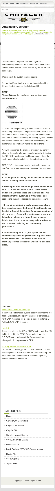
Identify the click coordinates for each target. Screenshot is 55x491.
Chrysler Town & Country (17, 435)
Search (43, 3)
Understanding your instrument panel (15, 32)
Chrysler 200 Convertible (11, 30)
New (12, 3)
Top (17, 3)
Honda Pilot (11, 454)
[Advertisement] (27, 48)
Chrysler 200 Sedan (15, 425)
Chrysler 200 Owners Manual (33, 30)
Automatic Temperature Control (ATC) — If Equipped (27, 33)
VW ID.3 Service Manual (17, 440)
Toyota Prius (11, 463)
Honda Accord (12, 444)
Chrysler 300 (11, 430)
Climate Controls (37, 32)
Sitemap (24, 3)
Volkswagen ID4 (13, 459)
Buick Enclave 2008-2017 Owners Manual (24, 449)
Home (5, 3)
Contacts (33, 3)
